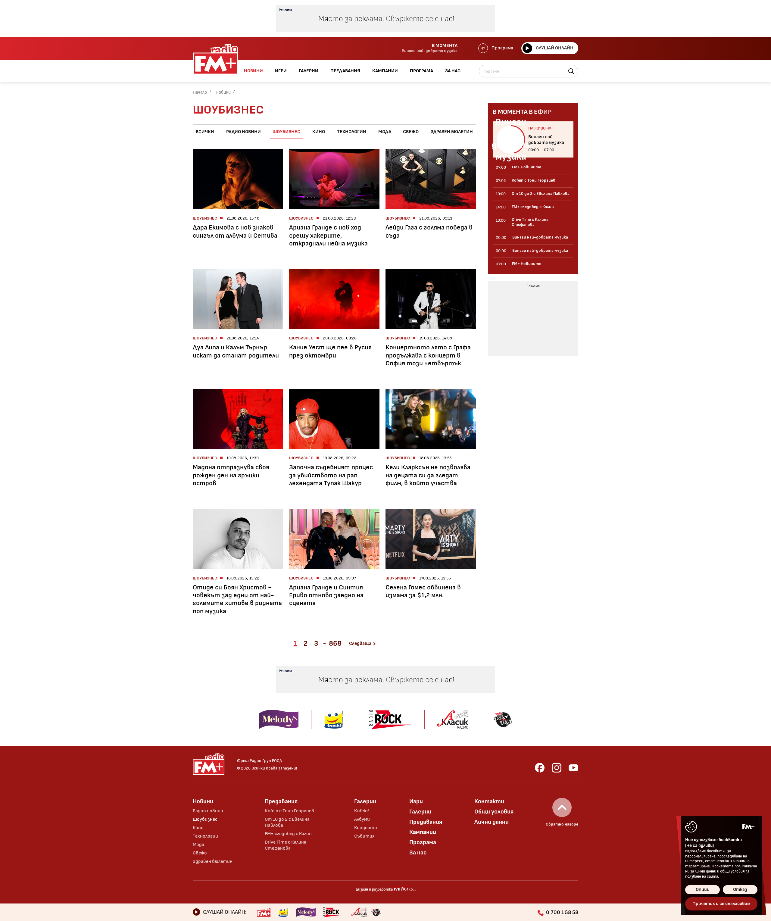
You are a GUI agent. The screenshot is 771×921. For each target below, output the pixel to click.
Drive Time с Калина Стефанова (285, 845)
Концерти (365, 828)
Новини (223, 92)
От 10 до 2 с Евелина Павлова (287, 822)
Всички (205, 132)
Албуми (362, 819)
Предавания (281, 801)
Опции (703, 889)
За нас (418, 852)
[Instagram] (556, 768)
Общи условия (493, 811)
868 (335, 643)
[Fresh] (283, 912)
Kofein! (361, 811)
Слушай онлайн (554, 48)
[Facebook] (540, 768)
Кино (318, 132)
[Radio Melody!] (306, 912)
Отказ (740, 889)
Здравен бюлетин (452, 132)
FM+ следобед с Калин (288, 834)
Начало (200, 92)
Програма (502, 48)
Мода (384, 132)
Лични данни (491, 822)
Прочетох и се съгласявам (721, 904)
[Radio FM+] (264, 912)
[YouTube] (573, 768)
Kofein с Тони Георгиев (289, 811)
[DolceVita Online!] (376, 912)
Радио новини (243, 132)
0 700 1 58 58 (562, 912)
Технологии (351, 132)
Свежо (411, 132)
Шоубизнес (286, 132)
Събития (364, 836)
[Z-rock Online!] (333, 912)
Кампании (422, 832)
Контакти (489, 801)
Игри (416, 801)
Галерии (365, 801)
